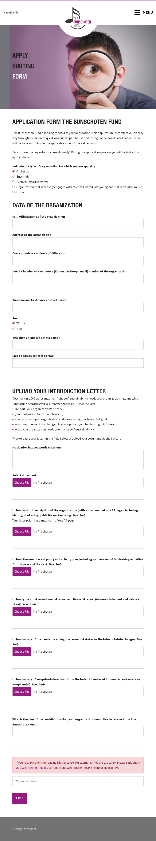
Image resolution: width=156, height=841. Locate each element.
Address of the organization (31, 235)
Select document (24, 475)
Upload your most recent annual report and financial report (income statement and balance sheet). (75, 601)
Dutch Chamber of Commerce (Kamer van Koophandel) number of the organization (69, 271)
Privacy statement (24, 829)
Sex (14, 318)
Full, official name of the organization (38, 216)
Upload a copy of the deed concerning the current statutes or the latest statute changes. (77, 641)
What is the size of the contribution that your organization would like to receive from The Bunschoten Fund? (74, 721)
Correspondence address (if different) (38, 253)
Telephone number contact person (36, 337)
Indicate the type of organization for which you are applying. (54, 166)
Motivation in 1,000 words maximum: (37, 447)
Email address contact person (33, 356)
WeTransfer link (32, 767)
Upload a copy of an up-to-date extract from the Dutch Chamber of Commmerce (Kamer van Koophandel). (76, 681)
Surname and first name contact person (39, 300)
